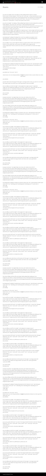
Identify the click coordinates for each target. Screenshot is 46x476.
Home (39, 7)
